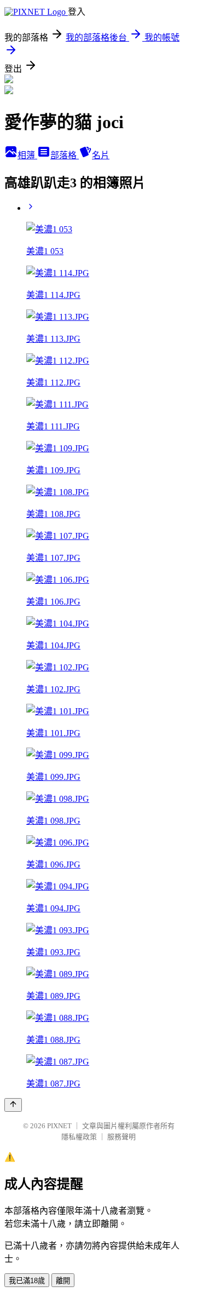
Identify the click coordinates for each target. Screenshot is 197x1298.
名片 (100, 155)
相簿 (27, 155)
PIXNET (59, 1126)
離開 (63, 1281)
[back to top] (13, 1105)
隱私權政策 (79, 1137)
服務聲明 (121, 1137)
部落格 (64, 155)
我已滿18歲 (27, 1281)
